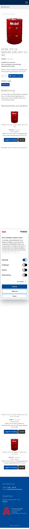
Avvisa (14, 296)
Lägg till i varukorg (16, 76)
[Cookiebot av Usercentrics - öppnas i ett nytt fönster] (20, 232)
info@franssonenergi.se (14, 489)
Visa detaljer (20, 281)
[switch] (25, 265)
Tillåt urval (14, 291)
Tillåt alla (14, 286)
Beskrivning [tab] (5, 84)
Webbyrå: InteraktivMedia (14, 525)
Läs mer (21, 140)
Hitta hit (5, 501)
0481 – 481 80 (11, 487)
